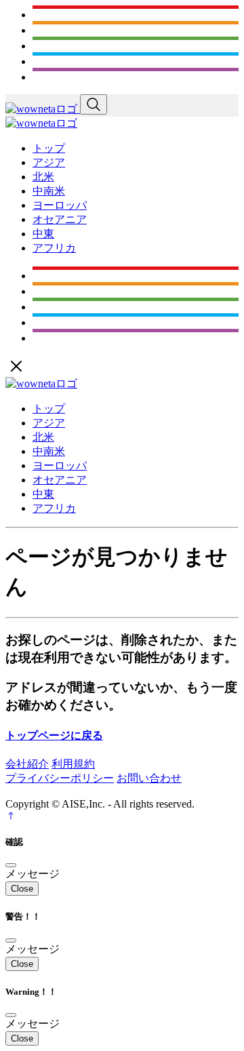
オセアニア (60, 219)
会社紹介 (27, 764)
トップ (49, 148)
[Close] (10, 865)
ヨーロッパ (60, 205)
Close (22, 889)
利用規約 (73, 764)
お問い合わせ (149, 778)
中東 (43, 233)
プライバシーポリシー (59, 778)
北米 (43, 176)
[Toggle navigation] (93, 104)
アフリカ (54, 248)
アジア (49, 162)
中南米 (49, 191)
